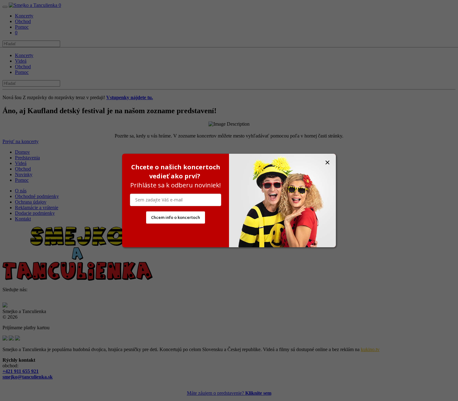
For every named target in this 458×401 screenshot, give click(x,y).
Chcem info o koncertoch (175, 217)
